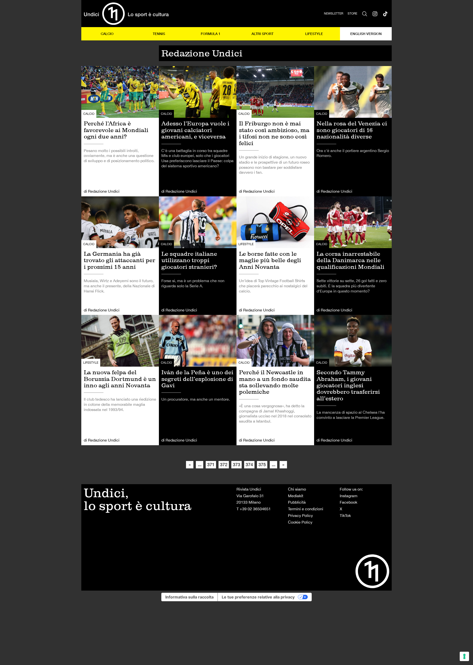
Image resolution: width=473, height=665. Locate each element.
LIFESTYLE (314, 34)
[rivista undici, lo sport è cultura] (126, 13)
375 (262, 464)
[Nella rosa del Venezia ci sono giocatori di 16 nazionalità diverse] (353, 131)
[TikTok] (385, 13)
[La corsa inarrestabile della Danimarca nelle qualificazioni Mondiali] (353, 255)
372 (223, 464)
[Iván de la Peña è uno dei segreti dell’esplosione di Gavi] (197, 380)
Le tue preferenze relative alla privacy (258, 597)
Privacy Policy (300, 515)
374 (249, 464)
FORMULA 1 (210, 34)
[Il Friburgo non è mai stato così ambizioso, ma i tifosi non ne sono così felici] (275, 131)
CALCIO (107, 34)
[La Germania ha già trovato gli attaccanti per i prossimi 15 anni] (120, 255)
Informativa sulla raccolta (189, 597)
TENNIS (159, 34)
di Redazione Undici (101, 191)
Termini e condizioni (305, 509)
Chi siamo (297, 489)
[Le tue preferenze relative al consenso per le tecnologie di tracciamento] (464, 656)
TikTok (345, 515)
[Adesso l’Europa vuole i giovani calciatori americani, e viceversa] (197, 131)
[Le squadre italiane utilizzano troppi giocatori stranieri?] (197, 255)
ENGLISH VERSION (366, 34)
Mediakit (295, 496)
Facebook (348, 502)
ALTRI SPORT (262, 34)
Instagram (348, 496)
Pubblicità (297, 502)
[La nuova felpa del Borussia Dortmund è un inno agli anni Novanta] (120, 380)
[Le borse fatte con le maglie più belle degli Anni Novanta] (275, 255)
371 (211, 464)
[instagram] (375, 13)
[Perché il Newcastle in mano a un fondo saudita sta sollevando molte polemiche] (275, 380)
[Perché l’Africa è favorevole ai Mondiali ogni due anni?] (120, 131)
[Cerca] (365, 13)
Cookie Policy (300, 522)
